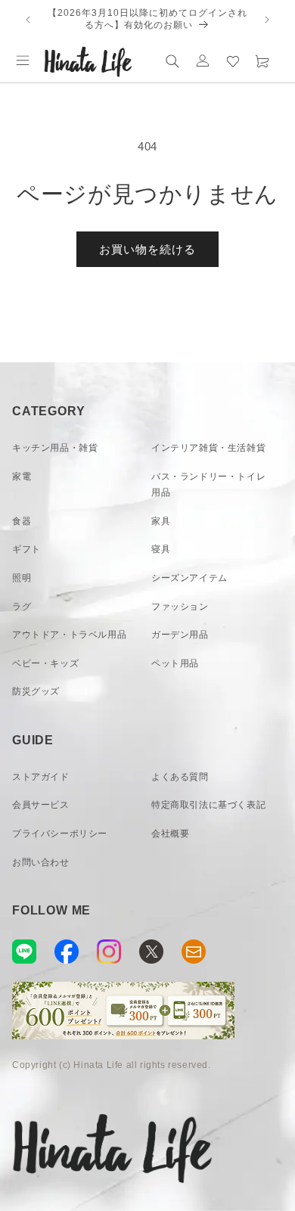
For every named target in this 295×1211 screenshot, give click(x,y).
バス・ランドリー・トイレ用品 (208, 484)
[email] (194, 951)
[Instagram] (109, 951)
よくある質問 (180, 777)
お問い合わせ (41, 862)
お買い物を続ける (147, 249)
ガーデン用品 (180, 634)
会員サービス (41, 805)
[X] (151, 951)
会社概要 (170, 833)
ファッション (180, 606)
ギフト (26, 549)
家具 (160, 521)
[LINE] (24, 951)
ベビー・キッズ (45, 663)
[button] (23, 60)
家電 (21, 476)
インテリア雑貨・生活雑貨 (208, 447)
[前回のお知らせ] (28, 19)
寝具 (160, 549)
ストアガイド (41, 777)
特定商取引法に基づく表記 (208, 805)
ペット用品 (175, 663)
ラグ (21, 606)
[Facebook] (66, 951)
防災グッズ (36, 691)
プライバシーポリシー (59, 833)
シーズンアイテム (189, 578)
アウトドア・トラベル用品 (69, 634)
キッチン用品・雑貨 (55, 447)
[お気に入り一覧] (233, 60)
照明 (21, 578)
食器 (21, 521)
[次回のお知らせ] (267, 19)
